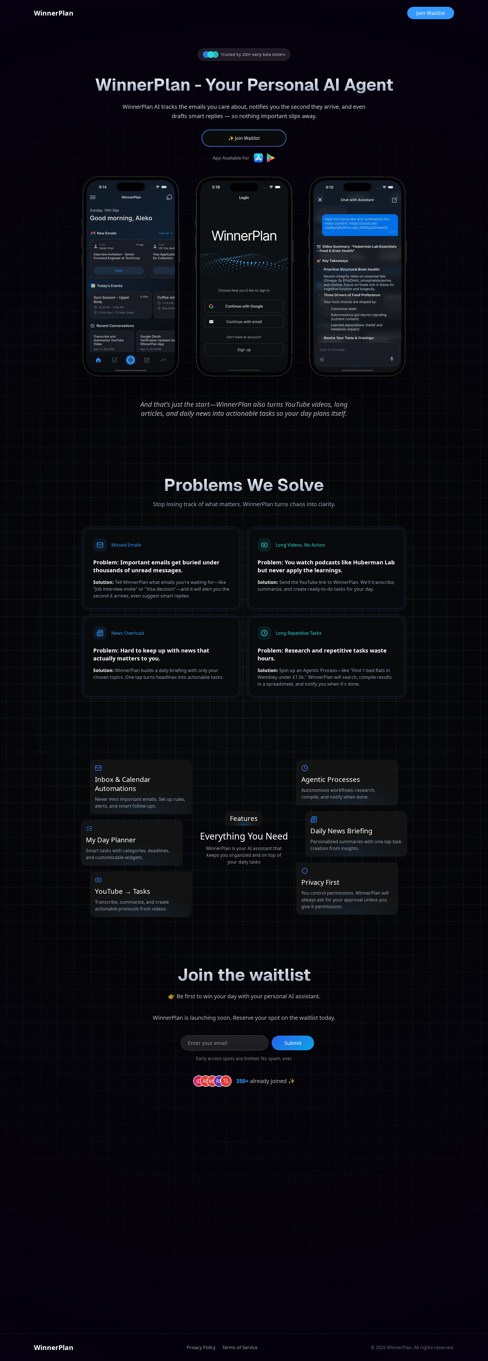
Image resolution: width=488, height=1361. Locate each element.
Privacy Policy (201, 1347)
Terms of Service (240, 1347)
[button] (244, 138)
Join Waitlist (430, 13)
